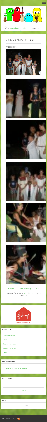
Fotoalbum (14, 28)
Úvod (5, 27)
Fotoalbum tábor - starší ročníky (16, 368)
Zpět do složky (25, 288)
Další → (38, 288)
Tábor (25, 28)
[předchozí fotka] (9, 62)
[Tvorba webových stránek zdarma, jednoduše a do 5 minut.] (18, 419)
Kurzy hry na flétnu (9, 344)
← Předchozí (11, 288)
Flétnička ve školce (9, 335)
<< (5, 406)
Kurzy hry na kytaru (9, 348)
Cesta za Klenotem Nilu (13, 31)
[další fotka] (37, 62)
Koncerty (6, 340)
